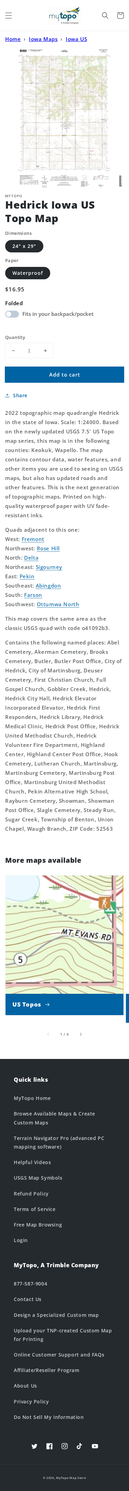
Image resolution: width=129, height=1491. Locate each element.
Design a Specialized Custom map (56, 1315)
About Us (25, 1385)
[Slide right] (80, 1034)
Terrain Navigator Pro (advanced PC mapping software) (59, 1142)
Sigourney (49, 566)
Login (21, 1240)
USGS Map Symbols (38, 1177)
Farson (33, 594)
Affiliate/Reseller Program (46, 1370)
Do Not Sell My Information (49, 1417)
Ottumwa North (58, 604)
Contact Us (28, 1299)
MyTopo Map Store (71, 1478)
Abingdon (48, 585)
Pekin (27, 576)
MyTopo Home (32, 1098)
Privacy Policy (31, 1401)
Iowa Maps (43, 39)
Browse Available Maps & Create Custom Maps (54, 1117)
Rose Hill (48, 548)
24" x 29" (24, 246)
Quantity (15, 337)
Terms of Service (35, 1209)
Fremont (33, 539)
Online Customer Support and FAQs (59, 1354)
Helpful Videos (32, 1162)
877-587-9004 (30, 1283)
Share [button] (20, 395)
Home (13, 39)
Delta (31, 557)
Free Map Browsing (38, 1224)
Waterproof (27, 273)
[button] (8, 15)
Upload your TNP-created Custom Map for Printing (63, 1334)
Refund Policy (31, 1193)
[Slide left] (48, 1034)
